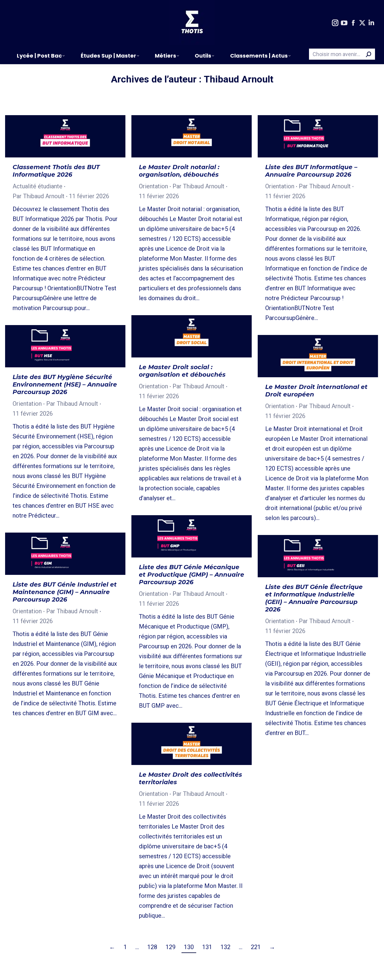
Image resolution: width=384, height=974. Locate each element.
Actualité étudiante (37, 186)
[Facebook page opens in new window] (353, 23)
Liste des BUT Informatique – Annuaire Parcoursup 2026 (311, 170)
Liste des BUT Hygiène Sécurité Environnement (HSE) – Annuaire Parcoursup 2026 (65, 384)
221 (256, 947)
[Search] (368, 54)
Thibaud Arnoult (238, 79)
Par (38, 196)
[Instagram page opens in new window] (335, 23)
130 (189, 947)
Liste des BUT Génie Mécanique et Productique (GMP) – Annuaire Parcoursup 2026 (191, 574)
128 (152, 947)
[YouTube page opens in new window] (344, 23)
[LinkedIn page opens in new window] (371, 23)
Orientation (153, 186)
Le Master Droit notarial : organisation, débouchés (179, 170)
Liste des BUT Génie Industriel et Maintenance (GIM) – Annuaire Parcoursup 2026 (65, 592)
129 (171, 947)
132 (225, 947)
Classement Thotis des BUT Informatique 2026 (56, 170)
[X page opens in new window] (362, 23)
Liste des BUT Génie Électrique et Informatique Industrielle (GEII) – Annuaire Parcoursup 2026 (314, 598)
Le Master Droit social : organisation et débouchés (182, 370)
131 (207, 947)
